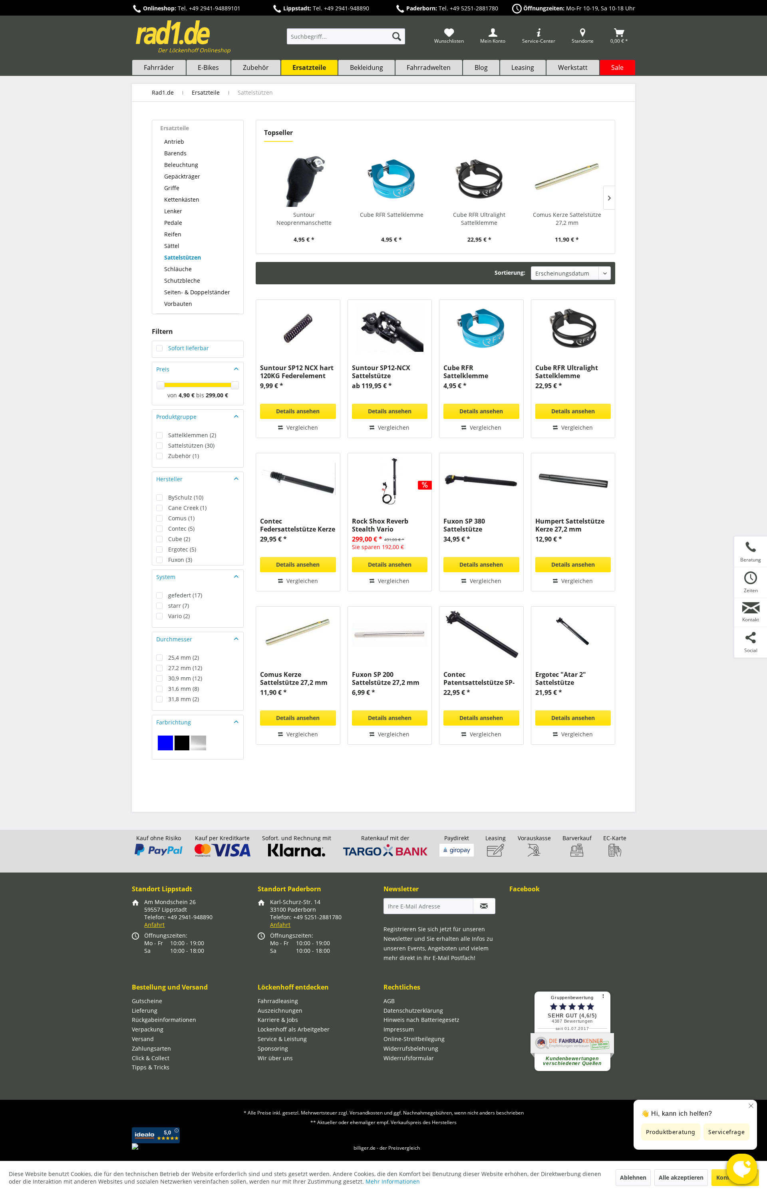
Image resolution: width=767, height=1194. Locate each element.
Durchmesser (174, 639)
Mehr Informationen (393, 1181)
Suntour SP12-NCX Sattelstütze (381, 372)
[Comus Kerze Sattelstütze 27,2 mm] (567, 179)
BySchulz (185, 497)
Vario (179, 616)
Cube (179, 539)
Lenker (173, 211)
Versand (143, 1039)
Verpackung (147, 1029)
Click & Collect (150, 1058)
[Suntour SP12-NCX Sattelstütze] (389, 328)
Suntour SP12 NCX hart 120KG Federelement (297, 372)
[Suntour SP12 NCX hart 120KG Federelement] (298, 328)
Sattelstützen (182, 257)
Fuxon (180, 559)
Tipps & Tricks (150, 1067)
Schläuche (178, 269)
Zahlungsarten (151, 1048)
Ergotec (182, 549)
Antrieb (174, 141)
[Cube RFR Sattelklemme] (392, 179)
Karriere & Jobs (278, 1019)
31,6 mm (183, 688)
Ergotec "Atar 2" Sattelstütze (560, 678)
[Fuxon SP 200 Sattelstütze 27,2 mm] (389, 634)
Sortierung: (510, 272)
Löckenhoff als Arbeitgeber (294, 1029)
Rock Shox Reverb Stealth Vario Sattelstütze (380, 525)
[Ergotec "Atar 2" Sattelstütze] (573, 634)
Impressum (399, 1029)
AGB (389, 1001)
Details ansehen (298, 411)
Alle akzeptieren (681, 1177)
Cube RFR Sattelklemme (391, 214)
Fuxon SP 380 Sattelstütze (464, 525)
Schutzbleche (182, 280)
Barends (175, 153)
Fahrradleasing (278, 1001)
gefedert (185, 595)
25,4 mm (183, 657)
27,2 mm (185, 668)
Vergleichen (301, 427)
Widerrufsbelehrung (411, 1048)
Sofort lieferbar (188, 348)
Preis (162, 369)
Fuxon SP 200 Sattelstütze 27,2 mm (385, 678)
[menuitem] (346, 40)
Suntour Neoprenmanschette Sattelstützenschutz (304, 219)
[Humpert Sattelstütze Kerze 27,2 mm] (573, 481)
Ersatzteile (174, 128)
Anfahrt (154, 924)
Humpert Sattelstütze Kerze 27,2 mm (569, 525)
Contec (181, 528)
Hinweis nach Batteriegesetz (421, 1019)
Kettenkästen (181, 199)
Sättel (171, 246)
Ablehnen (633, 1177)
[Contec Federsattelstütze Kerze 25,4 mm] (298, 481)
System (165, 577)
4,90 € (187, 395)
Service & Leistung (282, 1039)
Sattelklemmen (192, 435)
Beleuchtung (181, 165)
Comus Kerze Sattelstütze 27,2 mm (567, 218)
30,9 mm (185, 678)
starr (178, 605)
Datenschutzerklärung (413, 1010)
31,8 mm (183, 699)
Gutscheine (147, 1001)
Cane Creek (187, 508)
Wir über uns (275, 1058)
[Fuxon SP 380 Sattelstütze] (481, 481)
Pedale (173, 222)
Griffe (171, 188)
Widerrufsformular (409, 1058)
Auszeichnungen (280, 1010)
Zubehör (183, 456)
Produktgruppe (176, 416)
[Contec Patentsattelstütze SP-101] (481, 634)
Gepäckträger (182, 176)
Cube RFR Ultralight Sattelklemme (479, 218)
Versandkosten (366, 1112)
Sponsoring (273, 1048)
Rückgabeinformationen (164, 1019)
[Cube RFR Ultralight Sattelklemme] (479, 179)
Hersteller (169, 479)
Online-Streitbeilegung (414, 1039)
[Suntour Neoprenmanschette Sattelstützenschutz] (304, 179)
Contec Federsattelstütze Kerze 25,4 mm (297, 525)
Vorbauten (178, 303)
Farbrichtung (173, 722)
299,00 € (217, 395)
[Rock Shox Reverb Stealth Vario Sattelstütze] (389, 481)
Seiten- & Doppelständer (197, 292)
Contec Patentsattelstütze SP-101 (479, 678)
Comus (181, 518)
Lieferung (144, 1010)
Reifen (172, 234)
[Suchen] (396, 36)
